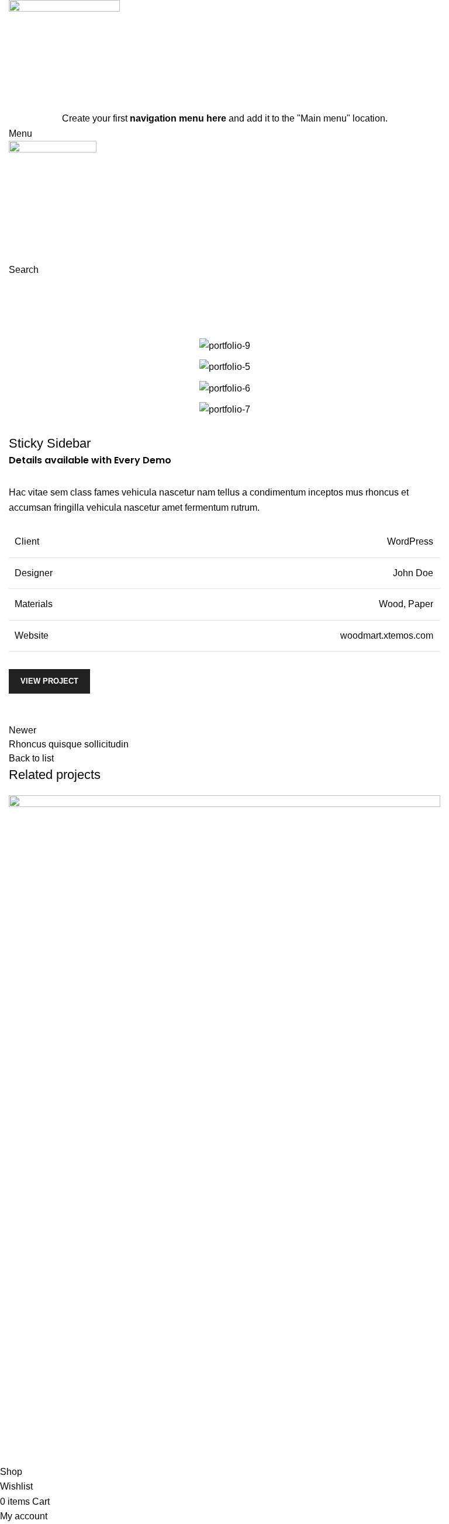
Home (141, 298)
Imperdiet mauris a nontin (80, 1291)
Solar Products (48, 1442)
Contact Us (256, 1386)
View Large (23, 1241)
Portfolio (182, 298)
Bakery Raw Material (61, 1420)
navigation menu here (178, 118)
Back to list (31, 758)
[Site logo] (64, 55)
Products (27, 1399)
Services (251, 1364)
